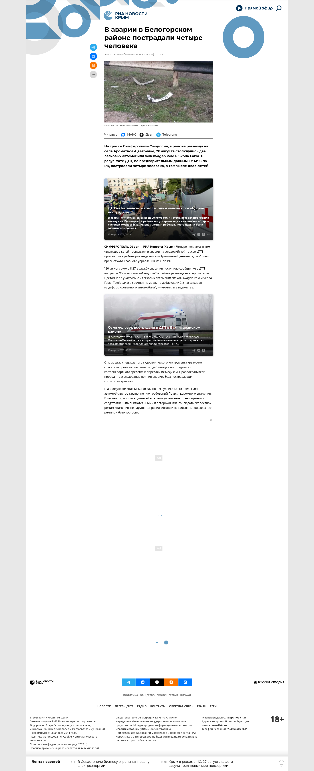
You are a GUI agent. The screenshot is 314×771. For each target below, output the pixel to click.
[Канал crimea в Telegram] (129, 682)
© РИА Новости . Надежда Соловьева (121, 125)
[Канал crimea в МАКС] (185, 682)
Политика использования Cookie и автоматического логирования (63, 739)
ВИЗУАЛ (185, 695)
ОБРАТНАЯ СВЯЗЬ (181, 707)
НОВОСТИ (104, 707)
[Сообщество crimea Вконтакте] (143, 682)
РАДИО (142, 707)
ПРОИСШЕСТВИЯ (167, 695)
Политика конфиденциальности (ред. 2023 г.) (58, 744)
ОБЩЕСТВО (147, 695)
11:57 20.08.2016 (112, 54)
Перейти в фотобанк (149, 125)
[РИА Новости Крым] (125, 15)
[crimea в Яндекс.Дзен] (157, 682)
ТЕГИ (213, 707)
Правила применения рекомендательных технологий (64, 748)
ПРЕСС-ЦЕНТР (124, 707)
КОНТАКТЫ (158, 707)
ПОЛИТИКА (130, 695)
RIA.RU (201, 707)
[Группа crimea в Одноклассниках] (171, 682)
